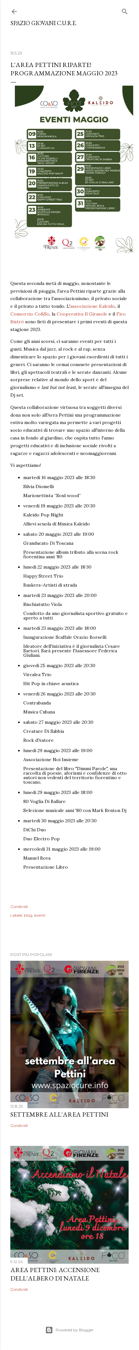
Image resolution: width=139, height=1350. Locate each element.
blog (28, 915)
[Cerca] (125, 10)
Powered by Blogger (75, 1329)
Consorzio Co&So (29, 314)
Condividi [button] (19, 906)
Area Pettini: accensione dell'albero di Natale (55, 1274)
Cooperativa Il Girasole (82, 314)
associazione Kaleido (92, 306)
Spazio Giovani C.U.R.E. (43, 23)
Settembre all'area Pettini (59, 1114)
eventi (40, 915)
